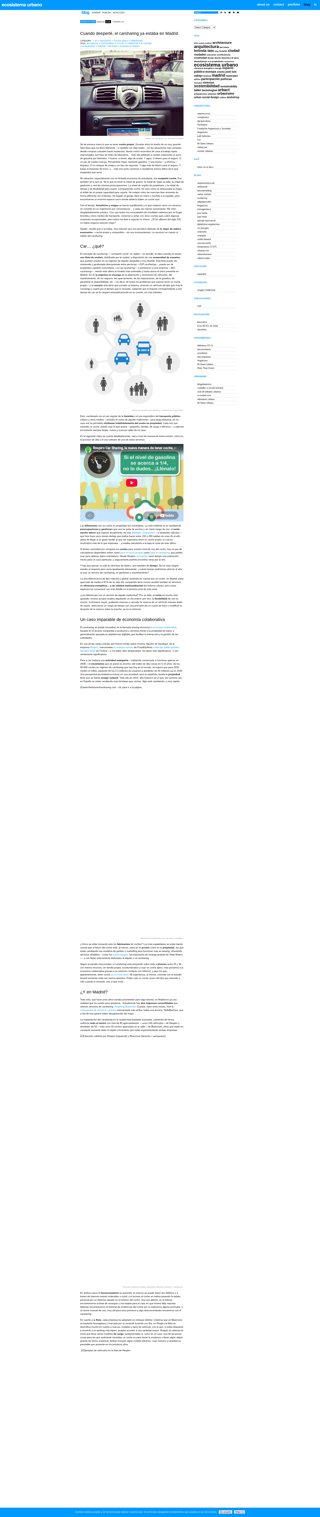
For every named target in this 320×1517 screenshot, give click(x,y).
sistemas (208, 82)
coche (120, 43)
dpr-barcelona (203, 121)
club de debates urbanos (209, 391)
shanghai (198, 83)
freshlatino (202, 124)
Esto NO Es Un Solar (207, 326)
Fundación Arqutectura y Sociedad (213, 128)
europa (210, 71)
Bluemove (92, 43)
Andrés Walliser (205, 43)
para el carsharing (160, 552)
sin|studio (201, 231)
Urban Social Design (206, 97)
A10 (199, 306)
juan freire (202, 216)
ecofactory (202, 198)
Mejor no (239, 1512)
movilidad (105, 41)
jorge (108, 22)
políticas (226, 79)
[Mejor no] (316, 1512)
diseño (217, 58)
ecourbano (202, 353)
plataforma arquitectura (208, 224)
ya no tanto (119, 974)
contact (278, 4)
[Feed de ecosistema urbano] (221, 13)
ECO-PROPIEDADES (216, 61)
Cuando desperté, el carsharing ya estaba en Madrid (129, 33)
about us (263, 4)
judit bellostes (204, 136)
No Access (118, 12)
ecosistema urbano (216, 64)
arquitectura (206, 46)
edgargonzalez (204, 201)
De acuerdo (225, 1512)
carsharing (107, 43)
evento (221, 71)
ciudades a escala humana (210, 388)
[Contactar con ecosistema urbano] (238, 13)
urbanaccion (200, 94)
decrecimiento (204, 349)
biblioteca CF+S (205, 345)
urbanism (212, 94)
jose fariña (202, 213)
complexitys (203, 117)
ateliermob (202, 186)
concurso (211, 54)
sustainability (228, 86)
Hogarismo (202, 132)
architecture (222, 42)
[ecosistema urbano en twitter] (225, 13)
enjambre (201, 274)
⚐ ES (95, 41)
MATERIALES (232, 75)
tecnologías (121, 41)
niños (197, 79)
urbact (224, 90)
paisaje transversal (206, 220)
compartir (132, 43)
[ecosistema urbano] (22, 4)
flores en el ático (205, 167)
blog (307, 4)
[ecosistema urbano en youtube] (229, 13)
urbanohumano (204, 254)
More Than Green (205, 368)
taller (197, 90)
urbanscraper (203, 258)
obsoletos (202, 329)
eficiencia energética (204, 68)
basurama (202, 322)
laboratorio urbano (205, 399)
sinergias (201, 235)
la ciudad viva (204, 395)
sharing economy (130, 46)
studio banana (204, 239)
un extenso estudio (123, 647)
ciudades (200, 54)
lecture (207, 75)
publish (106, 12)
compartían (142, 556)
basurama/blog (204, 190)
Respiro (112, 46)
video (223, 97)
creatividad (200, 57)
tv (315, 4)
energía (218, 68)
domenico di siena (230, 58)
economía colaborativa (164, 627)
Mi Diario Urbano (205, 143)
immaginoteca (204, 209)
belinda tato (204, 50)
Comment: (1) (118, 22)
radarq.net (202, 147)
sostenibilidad (207, 86)
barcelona (224, 47)
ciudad (234, 50)
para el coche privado (131, 552)
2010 (196, 43)
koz (199, 139)
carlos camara (204, 194)
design (211, 58)
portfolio (294, 4)
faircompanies (204, 357)
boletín (223, 51)
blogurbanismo (204, 384)
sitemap (96, 12)
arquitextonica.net (205, 183)
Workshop (233, 97)
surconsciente (204, 243)
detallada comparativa (143, 532)
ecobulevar (229, 61)
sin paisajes (203, 228)
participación (210, 79)
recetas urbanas (205, 151)
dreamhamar (200, 61)
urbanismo (136, 41)
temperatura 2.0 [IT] (206, 246)
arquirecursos (203, 113)
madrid (102, 46)
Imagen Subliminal (206, 290)
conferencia (223, 54)
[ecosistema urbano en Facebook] (233, 13)
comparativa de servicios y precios (98, 1010)
